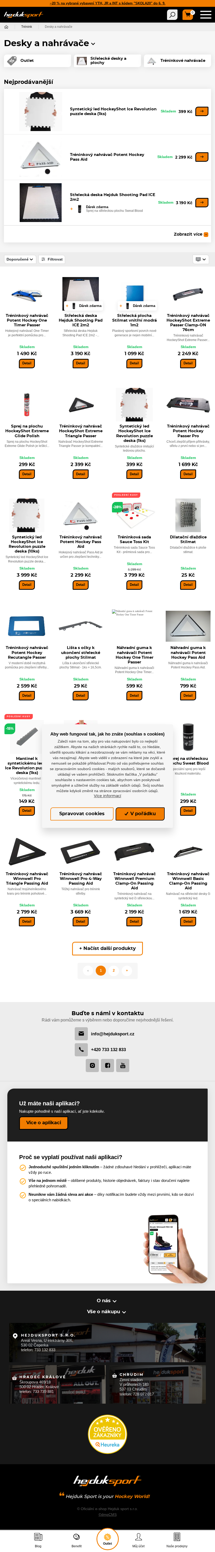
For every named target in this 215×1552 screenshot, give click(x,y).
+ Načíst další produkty (107, 948)
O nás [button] (104, 1301)
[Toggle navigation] (172, 14)
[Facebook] (107, 1065)
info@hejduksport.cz (113, 1033)
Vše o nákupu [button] (103, 1312)
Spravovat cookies (82, 814)
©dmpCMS (108, 1514)
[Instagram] (92, 1065)
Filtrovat (55, 259)
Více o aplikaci (43, 1123)
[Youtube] (122, 1065)
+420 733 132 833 (108, 1049)
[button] (93, 44)
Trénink (26, 27)
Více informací (107, 796)
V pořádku (142, 814)
